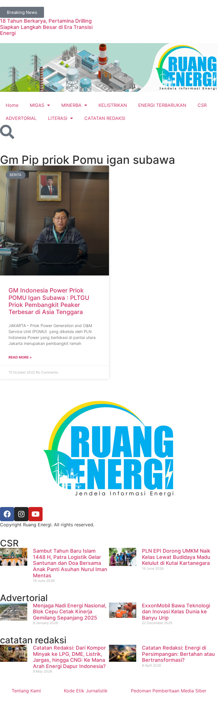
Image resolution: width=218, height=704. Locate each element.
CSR (202, 105)
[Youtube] (35, 514)
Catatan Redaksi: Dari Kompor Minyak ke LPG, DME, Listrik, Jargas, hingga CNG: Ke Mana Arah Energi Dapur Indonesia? (69, 657)
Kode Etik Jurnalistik (86, 691)
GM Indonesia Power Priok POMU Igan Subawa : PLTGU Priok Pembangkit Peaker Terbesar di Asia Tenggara (49, 301)
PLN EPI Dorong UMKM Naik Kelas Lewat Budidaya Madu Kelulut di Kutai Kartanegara (176, 557)
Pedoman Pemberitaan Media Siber (168, 691)
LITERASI (57, 118)
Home (12, 105)
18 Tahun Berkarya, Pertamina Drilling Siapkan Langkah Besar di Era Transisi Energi (46, 27)
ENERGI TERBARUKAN (162, 105)
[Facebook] (7, 514)
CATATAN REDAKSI (104, 118)
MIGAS (37, 105)
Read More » (20, 357)
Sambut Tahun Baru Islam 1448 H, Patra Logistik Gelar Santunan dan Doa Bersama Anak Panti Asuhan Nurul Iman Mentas (70, 563)
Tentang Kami (26, 691)
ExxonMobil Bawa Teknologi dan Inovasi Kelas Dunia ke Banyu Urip (176, 612)
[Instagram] (21, 514)
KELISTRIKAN (112, 105)
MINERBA (71, 105)
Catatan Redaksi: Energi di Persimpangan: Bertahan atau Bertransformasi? (178, 654)
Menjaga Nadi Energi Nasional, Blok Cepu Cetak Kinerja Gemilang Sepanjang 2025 (69, 612)
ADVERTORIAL (21, 118)
